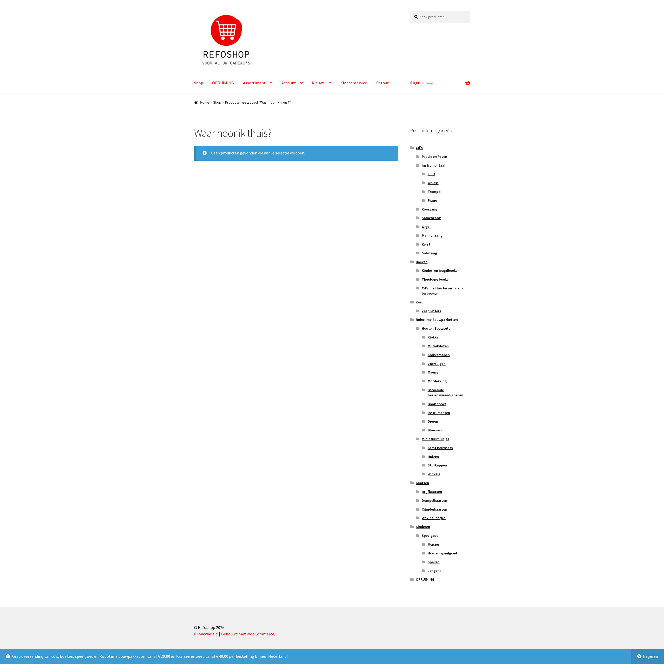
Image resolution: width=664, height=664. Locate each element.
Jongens (434, 570)
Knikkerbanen (439, 355)
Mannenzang (432, 235)
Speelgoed (430, 535)
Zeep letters (431, 311)
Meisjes (434, 544)
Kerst (426, 244)
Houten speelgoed (442, 553)
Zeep (420, 302)
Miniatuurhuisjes (435, 439)
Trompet (435, 191)
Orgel (426, 226)
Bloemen (435, 430)
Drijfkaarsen (432, 491)
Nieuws (318, 82)
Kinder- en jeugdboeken (441, 270)
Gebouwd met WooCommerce (247, 633)
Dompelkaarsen (434, 500)
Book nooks (437, 404)
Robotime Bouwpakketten (437, 319)
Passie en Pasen (434, 156)
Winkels (434, 474)
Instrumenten (439, 412)
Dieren (433, 421)
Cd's (419, 147)
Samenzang (431, 217)
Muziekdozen (438, 346)
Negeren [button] (650, 656)
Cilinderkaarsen (434, 509)
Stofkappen (437, 465)
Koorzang (429, 209)
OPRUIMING (223, 82)
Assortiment (254, 82)
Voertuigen (437, 363)
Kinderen (423, 526)
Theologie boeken (436, 279)
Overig (433, 372)
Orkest (433, 182)
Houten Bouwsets (436, 328)
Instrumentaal (433, 165)
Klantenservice (353, 82)
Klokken (434, 337)
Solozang (429, 253)
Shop (198, 82)
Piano (432, 200)
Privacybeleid (206, 633)
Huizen (433, 456)
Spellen (434, 562)
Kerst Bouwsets (440, 447)
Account (288, 82)
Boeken (421, 262)
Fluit (431, 174)
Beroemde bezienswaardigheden (445, 392)
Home (204, 102)
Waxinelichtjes (434, 518)
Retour (382, 82)
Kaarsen (422, 482)
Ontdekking (437, 381)
